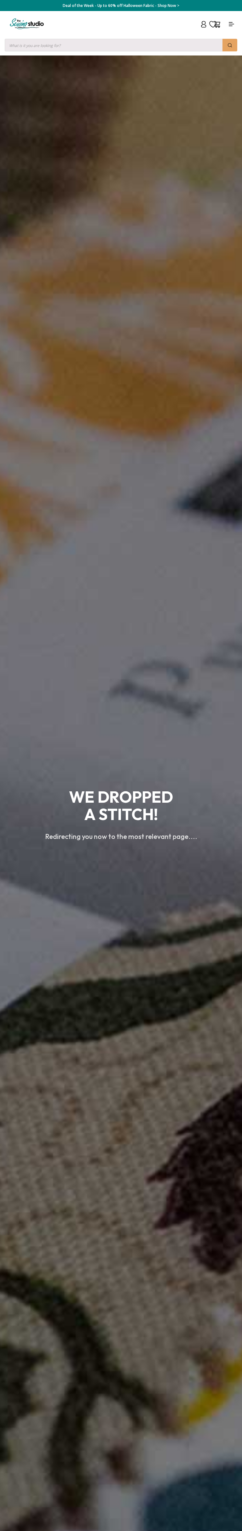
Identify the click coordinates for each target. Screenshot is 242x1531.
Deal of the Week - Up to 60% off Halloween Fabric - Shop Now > (121, 5)
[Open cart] (217, 24)
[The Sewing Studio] (26, 31)
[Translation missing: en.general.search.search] (229, 45)
